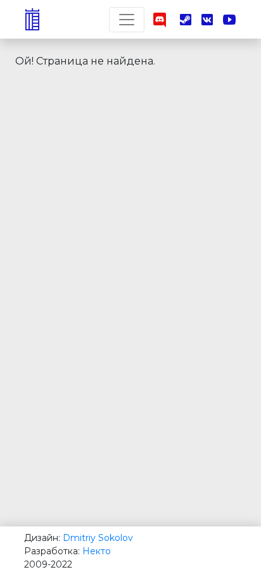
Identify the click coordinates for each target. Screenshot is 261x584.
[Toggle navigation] (126, 19)
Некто (96, 551)
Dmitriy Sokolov (98, 538)
